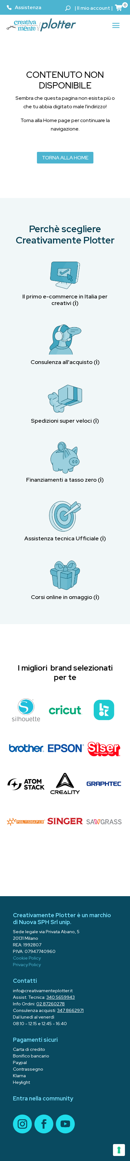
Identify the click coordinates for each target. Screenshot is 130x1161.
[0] (119, 7)
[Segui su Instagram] (22, 1124)
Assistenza (28, 7)
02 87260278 (50, 1004)
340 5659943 (60, 997)
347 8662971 (70, 1010)
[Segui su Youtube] (65, 1124)
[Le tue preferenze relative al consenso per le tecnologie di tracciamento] (119, 1150)
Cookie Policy (27, 958)
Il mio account (93, 8)
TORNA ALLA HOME (65, 157)
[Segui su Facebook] (43, 1124)
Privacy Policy (27, 964)
